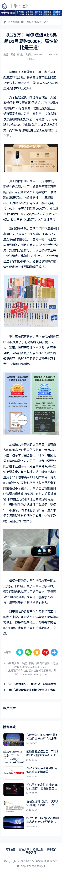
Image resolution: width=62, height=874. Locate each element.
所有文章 (24, 849)
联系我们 (31, 852)
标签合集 (38, 849)
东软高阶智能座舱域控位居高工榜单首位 (36, 689)
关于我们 (51, 849)
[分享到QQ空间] (37, 652)
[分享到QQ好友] (19, 652)
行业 (45, 21)
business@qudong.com (34, 674)
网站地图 (10, 849)
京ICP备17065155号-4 (31, 866)
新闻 (37, 21)
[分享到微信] (28, 652)
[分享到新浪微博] (45, 652)
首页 (29, 21)
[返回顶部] (54, 866)
